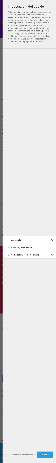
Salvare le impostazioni (22, 454)
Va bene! (45, 454)
